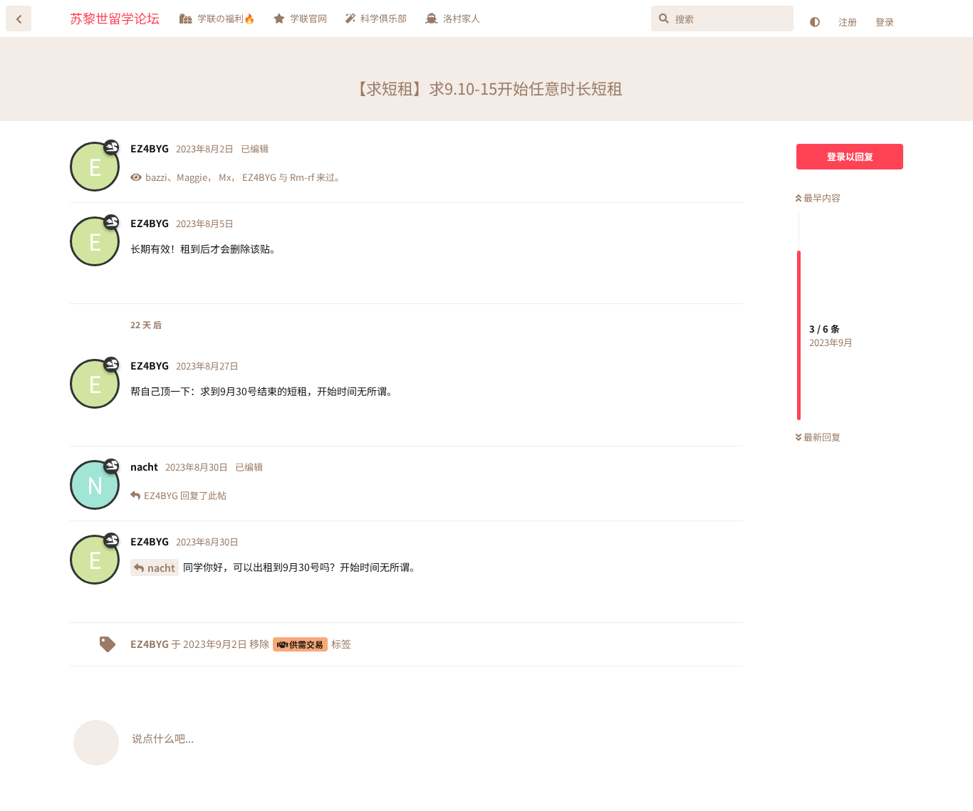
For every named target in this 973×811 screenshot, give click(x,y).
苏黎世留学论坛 (115, 18)
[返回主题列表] (18, 18)
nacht (161, 567)
